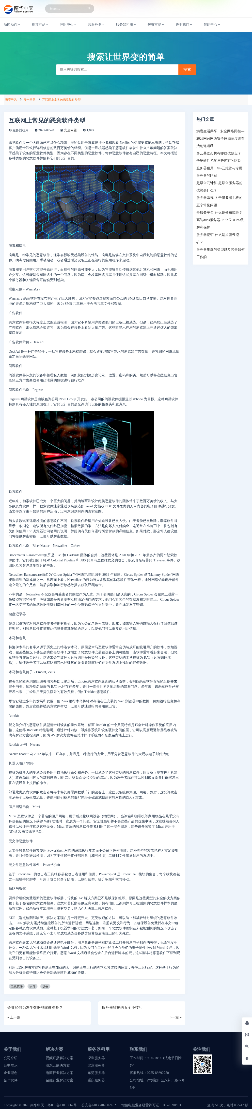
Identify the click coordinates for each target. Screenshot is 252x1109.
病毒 (32, 986)
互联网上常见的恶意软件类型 (61, 99)
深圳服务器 (96, 1058)
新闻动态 (10, 24)
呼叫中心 (67, 24)
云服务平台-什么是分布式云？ (219, 212)
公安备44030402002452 (98, 1105)
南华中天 (11, 99)
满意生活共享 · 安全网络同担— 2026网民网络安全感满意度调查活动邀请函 (220, 138)
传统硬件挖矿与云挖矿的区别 (218, 161)
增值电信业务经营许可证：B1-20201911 (151, 1105)
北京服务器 (96, 1065)
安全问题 (29, 99)
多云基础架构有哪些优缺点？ (218, 153)
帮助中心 (210, 24)
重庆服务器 (96, 1080)
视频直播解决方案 (59, 1058)
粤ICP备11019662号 (62, 1105)
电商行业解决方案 (59, 1073)
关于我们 (182, 24)
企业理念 (10, 1073)
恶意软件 (17, 986)
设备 (45, 986)
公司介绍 (10, 1058)
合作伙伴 (10, 1080)
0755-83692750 (158, 1073)
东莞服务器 (96, 1073)
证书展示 (10, 1065)
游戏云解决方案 (58, 1065)
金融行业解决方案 (59, 1080)
